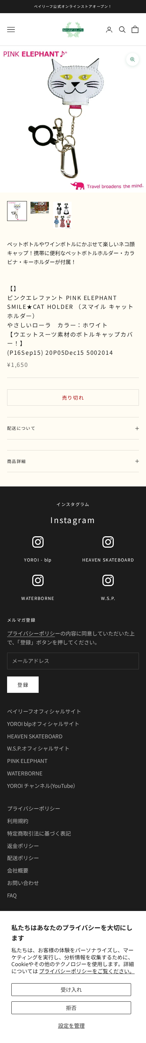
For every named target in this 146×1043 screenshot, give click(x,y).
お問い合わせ (23, 882)
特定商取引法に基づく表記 (39, 833)
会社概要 (17, 870)
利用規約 (17, 821)
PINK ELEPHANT (27, 760)
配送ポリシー (23, 858)
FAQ (12, 895)
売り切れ (73, 397)
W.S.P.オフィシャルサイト (38, 748)
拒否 (71, 1007)
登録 (22, 684)
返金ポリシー (23, 845)
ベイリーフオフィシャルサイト (44, 711)
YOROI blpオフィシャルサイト (43, 723)
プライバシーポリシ (31, 633)
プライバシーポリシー (33, 808)
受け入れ (71, 989)
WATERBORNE (25, 773)
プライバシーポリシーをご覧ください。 (87, 971)
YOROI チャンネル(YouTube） (42, 785)
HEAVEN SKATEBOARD (34, 736)
